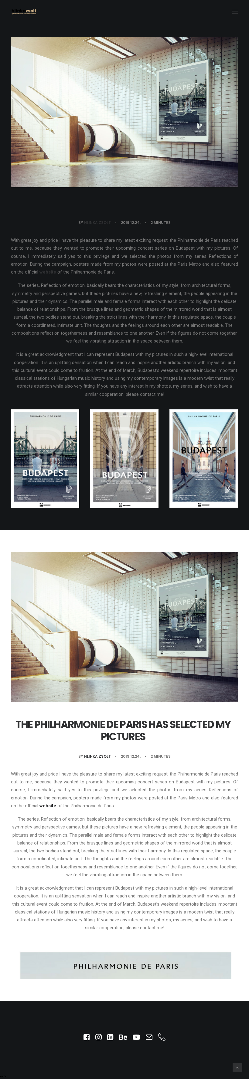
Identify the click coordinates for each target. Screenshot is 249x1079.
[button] (235, 11)
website (47, 272)
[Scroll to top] (237, 1067)
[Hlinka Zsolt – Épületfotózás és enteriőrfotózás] (24, 11)
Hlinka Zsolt (97, 222)
